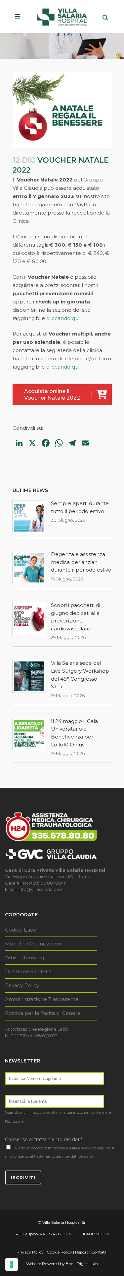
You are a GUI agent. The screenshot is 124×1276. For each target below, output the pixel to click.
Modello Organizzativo (33, 943)
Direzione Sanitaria (28, 971)
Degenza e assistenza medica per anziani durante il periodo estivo (81, 562)
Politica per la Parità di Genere (43, 1013)
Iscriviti (23, 1177)
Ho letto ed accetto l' (29, 1148)
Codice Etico (20, 930)
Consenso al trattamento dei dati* (43, 1139)
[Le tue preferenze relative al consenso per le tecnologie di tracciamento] (11, 1264)
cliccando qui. (63, 318)
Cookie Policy (59, 1252)
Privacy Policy (22, 985)
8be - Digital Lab (82, 1263)
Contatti (99, 1252)
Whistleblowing (24, 957)
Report (81, 1252)
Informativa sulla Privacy (69, 1148)
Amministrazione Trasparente (42, 999)
